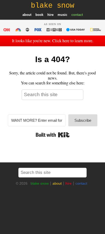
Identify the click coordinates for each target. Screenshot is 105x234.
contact (77, 15)
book (39, 15)
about (26, 15)
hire (50, 15)
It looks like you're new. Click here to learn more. (52, 40)
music (62, 15)
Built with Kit (53, 134)
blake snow (40, 183)
